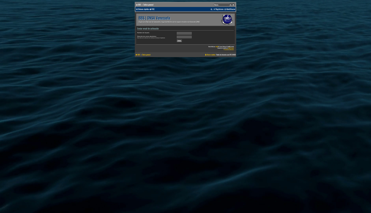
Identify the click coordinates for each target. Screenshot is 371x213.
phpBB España (231, 48)
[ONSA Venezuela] (222, 19)
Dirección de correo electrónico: (147, 36)
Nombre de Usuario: (143, 32)
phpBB (217, 46)
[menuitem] (151, 9)
